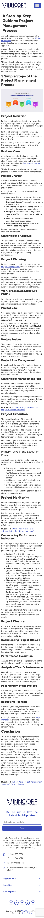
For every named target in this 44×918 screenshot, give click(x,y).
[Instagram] (27, 902)
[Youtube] (33, 902)
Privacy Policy (26, 913)
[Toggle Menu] (37, 5)
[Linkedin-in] (22, 902)
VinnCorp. (25, 911)
